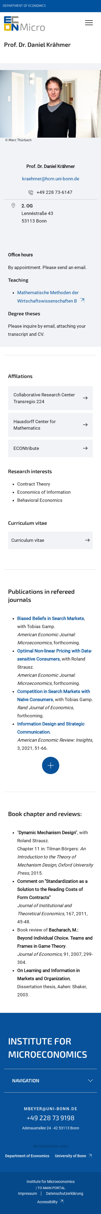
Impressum (27, 1193)
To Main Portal (51, 1188)
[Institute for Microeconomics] (24, 23)
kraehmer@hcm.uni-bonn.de (50, 178)
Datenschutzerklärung (64, 1193)
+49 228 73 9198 (51, 1118)
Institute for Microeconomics (47, 1047)
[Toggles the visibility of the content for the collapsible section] (50, 765)
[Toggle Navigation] (89, 23)
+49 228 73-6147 (54, 192)
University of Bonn (71, 1156)
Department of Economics (27, 1156)
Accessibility (47, 1202)
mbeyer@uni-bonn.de (50, 1108)
